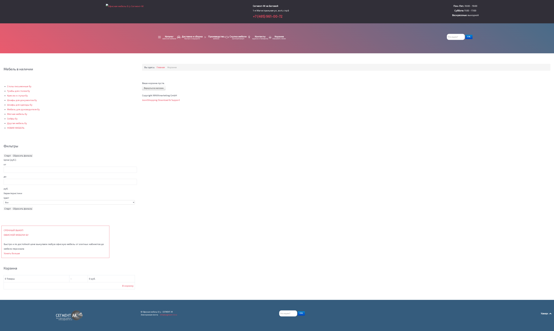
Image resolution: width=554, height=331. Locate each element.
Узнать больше (12, 253)
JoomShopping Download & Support (161, 100)
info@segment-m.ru (168, 315)
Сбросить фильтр (22, 155)
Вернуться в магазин (154, 88)
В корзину (128, 285)
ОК (469, 36)
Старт (7, 155)
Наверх (545, 314)
